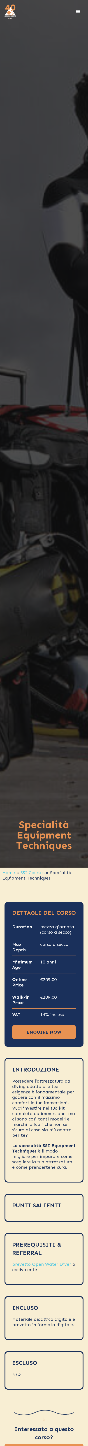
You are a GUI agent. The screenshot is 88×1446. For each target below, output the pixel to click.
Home (8, 872)
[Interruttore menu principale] (77, 11)
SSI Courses (32, 872)
